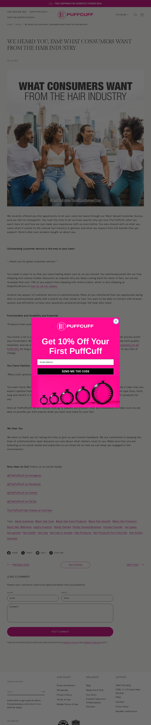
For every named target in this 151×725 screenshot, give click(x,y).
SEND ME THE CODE (75, 371)
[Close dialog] (116, 321)
